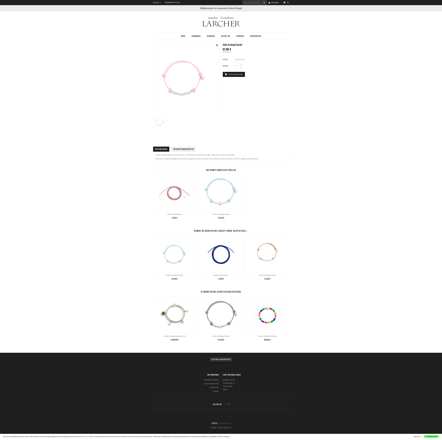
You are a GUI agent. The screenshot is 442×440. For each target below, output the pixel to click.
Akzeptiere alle (431, 436)
